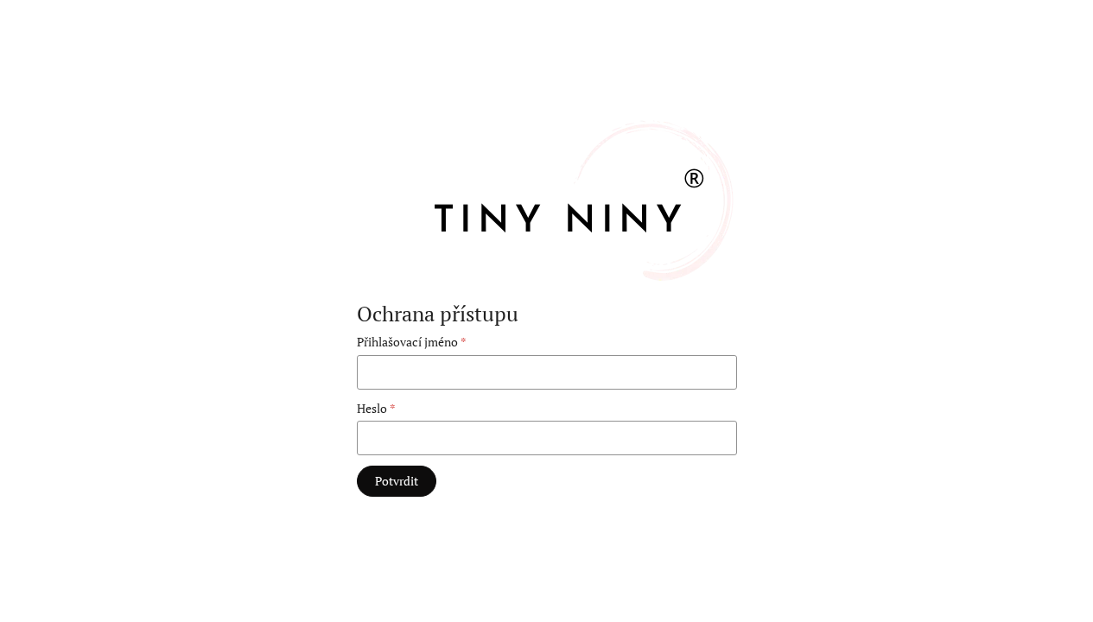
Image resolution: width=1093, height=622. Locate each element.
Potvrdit (396, 481)
